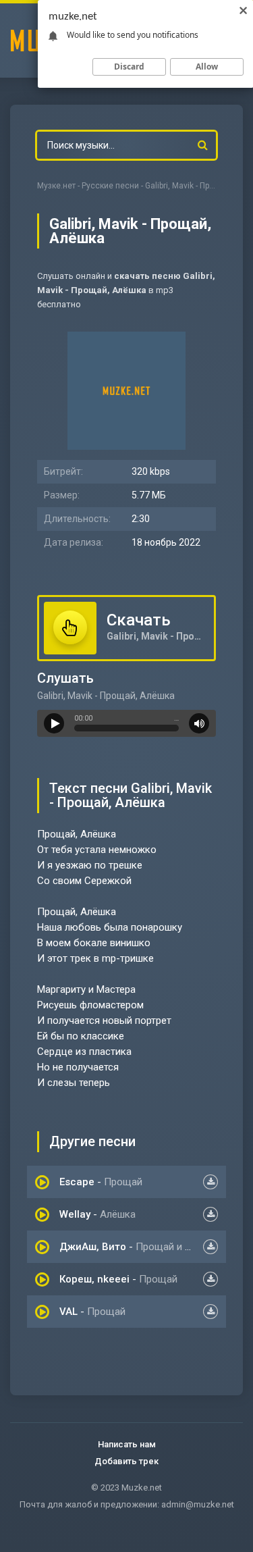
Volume (199, 723)
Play (54, 723)
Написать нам (127, 1444)
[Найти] (202, 145)
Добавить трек (126, 1461)
